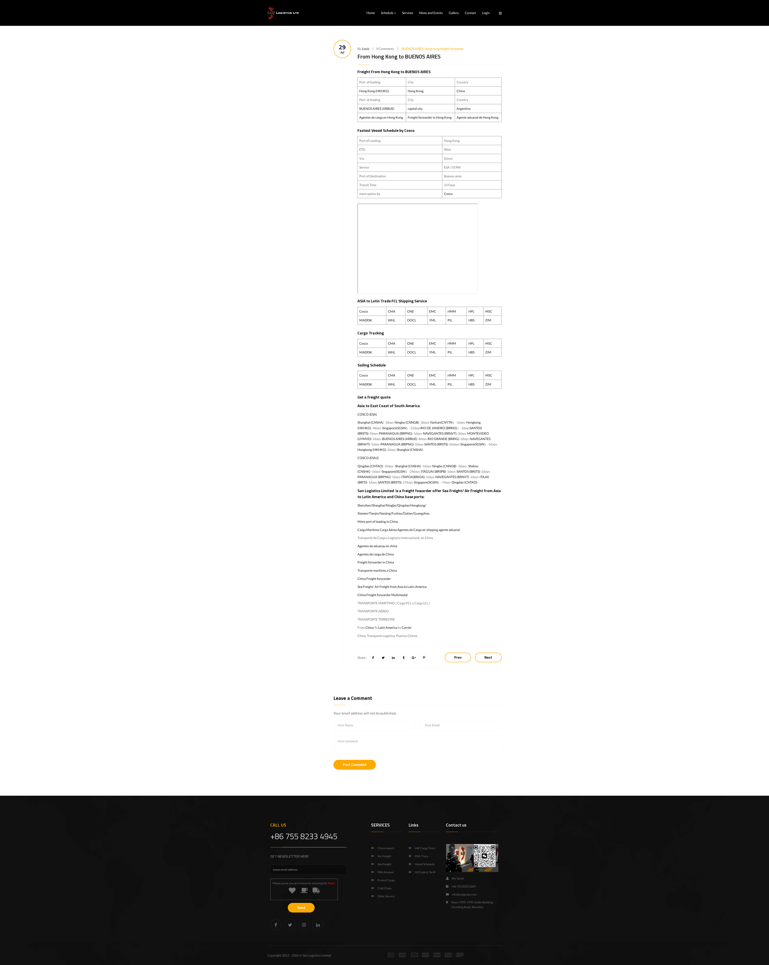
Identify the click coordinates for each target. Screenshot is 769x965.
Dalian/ (408, 513)
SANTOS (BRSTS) (436, 444)
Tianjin (373, 513)
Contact (470, 13)
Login (486, 13)
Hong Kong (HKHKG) (374, 91)
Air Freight (474, 491)
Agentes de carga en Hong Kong (381, 117)
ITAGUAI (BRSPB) (433, 471)
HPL (471, 311)
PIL (450, 320)
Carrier (407, 627)
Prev (458, 657)
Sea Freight (452, 491)
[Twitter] (289, 924)
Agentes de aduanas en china (377, 546)
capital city (415, 108)
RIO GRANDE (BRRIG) (443, 439)
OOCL (411, 320)
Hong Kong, (416, 91)
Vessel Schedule (425, 864)
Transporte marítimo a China (377, 570)
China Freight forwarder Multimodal (382, 595)
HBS (471, 320)
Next (488, 657)
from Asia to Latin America (408, 586)
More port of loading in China (377, 521)
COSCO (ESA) (367, 414)
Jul (342, 49)
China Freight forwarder (374, 578)
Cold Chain (384, 888)
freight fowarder (417, 491)
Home (370, 13)
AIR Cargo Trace (425, 848)
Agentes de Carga (409, 530)
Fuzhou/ (397, 513)
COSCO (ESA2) (368, 458)
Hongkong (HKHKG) (371, 449)
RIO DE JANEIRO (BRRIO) (439, 428)
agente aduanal (449, 530)
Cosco (448, 194)
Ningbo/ (391, 505)
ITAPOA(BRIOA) (413, 477)
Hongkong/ (418, 505)
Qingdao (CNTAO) (370, 466)
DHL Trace (421, 856)
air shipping (430, 530)
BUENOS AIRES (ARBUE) (376, 108)
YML (432, 320)
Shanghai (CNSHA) (370, 422)
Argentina (463, 108)
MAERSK (365, 320)
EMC (432, 311)
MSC (488, 311)
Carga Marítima (368, 530)
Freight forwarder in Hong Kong (430, 117)
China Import (385, 848)
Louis (365, 48)
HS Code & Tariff (425, 872)
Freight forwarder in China (375, 562)
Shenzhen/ (364, 505)
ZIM (488, 320)
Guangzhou (422, 513)
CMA (391, 311)
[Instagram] (303, 924)
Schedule (387, 13)
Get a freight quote (374, 397)
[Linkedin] (317, 924)
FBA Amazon (385, 872)
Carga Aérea (388, 530)
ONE (410, 311)
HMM (452, 311)
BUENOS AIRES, (412, 48)
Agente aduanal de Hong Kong (477, 117)
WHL (391, 320)
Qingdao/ (404, 505)
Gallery (454, 13)
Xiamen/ (363, 513)
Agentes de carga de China (375, 554)
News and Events (431, 13)
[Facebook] (275, 924)
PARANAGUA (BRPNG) (395, 433)
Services (407, 13)
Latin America (387, 627)
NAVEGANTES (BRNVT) (440, 433)
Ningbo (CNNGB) (407, 422)
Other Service (386, 896)
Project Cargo (386, 880)
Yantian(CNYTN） (443, 422)
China (461, 91)
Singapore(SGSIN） (395, 428)
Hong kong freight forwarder (444, 48)
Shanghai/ (379, 505)
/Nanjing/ (385, 513)
